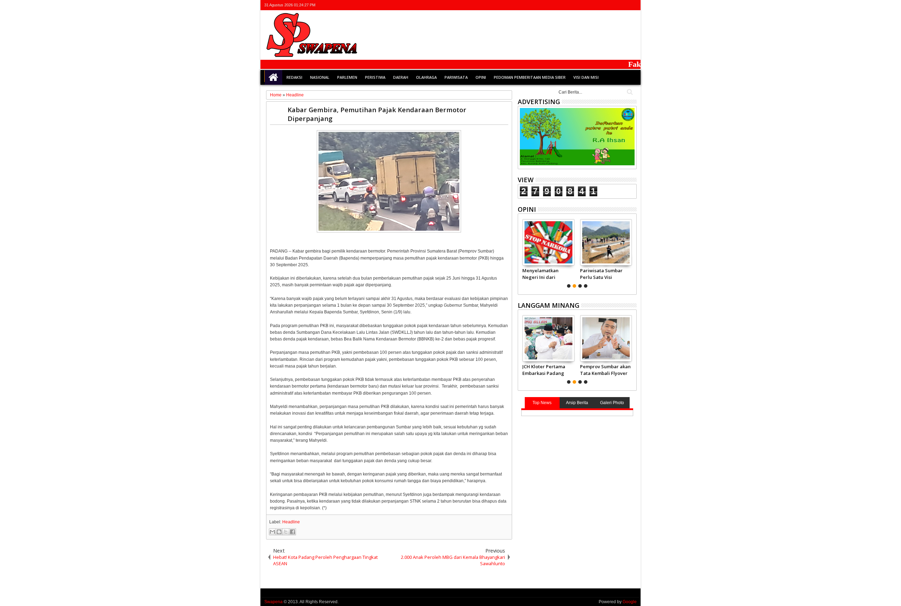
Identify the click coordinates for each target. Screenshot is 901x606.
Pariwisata (456, 77)
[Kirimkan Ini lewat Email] (272, 531)
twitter (595, 5)
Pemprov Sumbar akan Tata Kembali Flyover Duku (605, 369)
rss (623, 5)
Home (273, 77)
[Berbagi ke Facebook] (292, 531)
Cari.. (629, 92)
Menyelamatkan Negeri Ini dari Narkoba (540, 273)
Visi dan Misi (586, 77)
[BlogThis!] (279, 531)
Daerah (400, 77)
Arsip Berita (577, 402)
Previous (632, 252)
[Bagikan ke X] (285, 531)
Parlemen (347, 77)
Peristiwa (375, 77)
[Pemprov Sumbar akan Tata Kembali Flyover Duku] (606, 338)
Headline (291, 521)
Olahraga (426, 77)
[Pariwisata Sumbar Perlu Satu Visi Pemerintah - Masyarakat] (606, 242)
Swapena (273, 601)
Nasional (319, 77)
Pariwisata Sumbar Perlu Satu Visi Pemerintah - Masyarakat (601, 273)
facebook (604, 5)
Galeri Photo (612, 402)
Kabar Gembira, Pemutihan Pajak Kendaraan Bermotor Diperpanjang (377, 114)
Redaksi (294, 77)
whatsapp (632, 5)
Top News (542, 402)
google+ (613, 5)
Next (522, 252)
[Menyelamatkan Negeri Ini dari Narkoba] (548, 242)
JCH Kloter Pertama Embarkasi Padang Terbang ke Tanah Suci (543, 369)
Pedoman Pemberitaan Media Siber (530, 77)
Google (630, 601)
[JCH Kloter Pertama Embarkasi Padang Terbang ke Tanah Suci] (548, 338)
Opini (480, 77)
